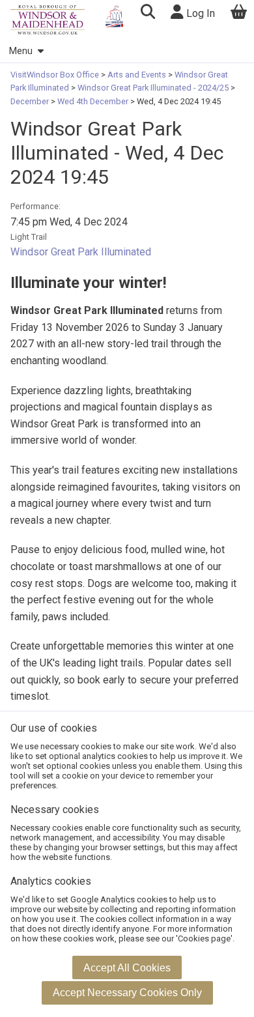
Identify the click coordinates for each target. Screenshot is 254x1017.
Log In (199, 13)
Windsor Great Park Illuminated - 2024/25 (153, 88)
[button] (148, 13)
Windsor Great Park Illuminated (80, 252)
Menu (21, 51)
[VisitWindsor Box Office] (47, 20)
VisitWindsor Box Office (55, 74)
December (30, 101)
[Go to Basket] (239, 13)
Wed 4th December (92, 101)
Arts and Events (137, 74)
